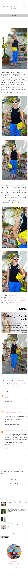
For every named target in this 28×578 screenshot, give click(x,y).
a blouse (24, 77)
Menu (14, 15)
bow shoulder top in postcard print (16, 295)
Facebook (17, 380)
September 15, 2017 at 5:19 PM (18, 432)
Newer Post (4, 476)
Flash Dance (10, 508)
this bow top (19, 77)
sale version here (15, 300)
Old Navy (22, 385)
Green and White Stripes (13, 500)
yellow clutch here (16, 302)
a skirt (4, 79)
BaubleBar (10, 385)
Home (14, 476)
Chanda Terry (8, 396)
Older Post (24, 476)
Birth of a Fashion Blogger (17, 405)
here (25, 297)
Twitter (23, 380)
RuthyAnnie (8, 412)
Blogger (16, 567)
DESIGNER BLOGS (18, 577)
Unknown (7, 432)
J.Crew (17, 385)
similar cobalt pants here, (15, 297)
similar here (22, 300)
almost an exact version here (15, 298)
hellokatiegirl (14, 561)
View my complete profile (14, 563)
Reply (6, 407)
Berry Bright (10, 523)
